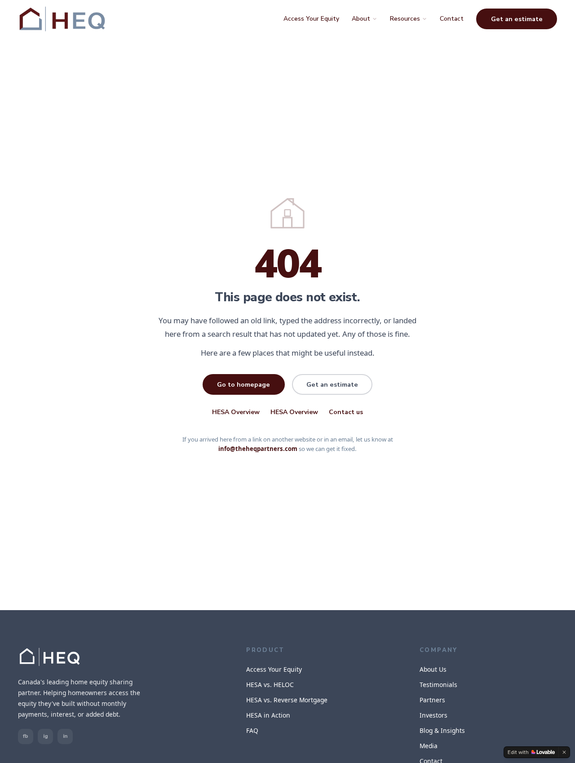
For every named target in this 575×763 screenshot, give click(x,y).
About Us (433, 669)
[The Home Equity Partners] (62, 19)
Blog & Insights (442, 730)
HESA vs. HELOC (270, 684)
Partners (432, 700)
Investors (433, 715)
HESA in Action (268, 715)
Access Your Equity (311, 18)
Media (429, 745)
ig (45, 736)
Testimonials (438, 684)
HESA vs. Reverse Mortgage (286, 700)
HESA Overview (236, 412)
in (65, 736)
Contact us (346, 412)
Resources (405, 18)
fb (25, 736)
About (361, 18)
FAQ (252, 730)
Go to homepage (243, 384)
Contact (452, 18)
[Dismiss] (564, 752)
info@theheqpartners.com (257, 449)
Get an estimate (517, 18)
